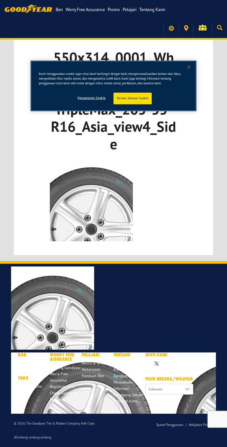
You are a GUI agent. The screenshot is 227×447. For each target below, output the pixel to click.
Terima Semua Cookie (133, 98)
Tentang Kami (152, 9)
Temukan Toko (186, 28)
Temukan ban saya (171, 28)
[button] (202, 28)
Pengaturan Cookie (92, 98)
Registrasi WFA (62, 386)
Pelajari (129, 9)
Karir (118, 369)
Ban (59, 9)
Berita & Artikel (95, 362)
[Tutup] (189, 67)
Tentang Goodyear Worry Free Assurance (65, 374)
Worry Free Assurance (85, 9)
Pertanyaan (91, 369)
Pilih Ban (25, 362)
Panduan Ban (93, 375)
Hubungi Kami (126, 400)
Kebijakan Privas (200, 425)
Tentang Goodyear (129, 362)
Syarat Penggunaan (170, 425)
